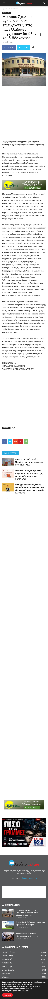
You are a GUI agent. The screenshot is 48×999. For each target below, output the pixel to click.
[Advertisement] (24, 113)
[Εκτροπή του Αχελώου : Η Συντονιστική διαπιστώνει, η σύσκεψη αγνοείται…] (8, 913)
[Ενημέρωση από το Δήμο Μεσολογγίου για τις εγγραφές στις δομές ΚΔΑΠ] (8, 462)
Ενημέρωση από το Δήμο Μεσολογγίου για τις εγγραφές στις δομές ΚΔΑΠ (29, 462)
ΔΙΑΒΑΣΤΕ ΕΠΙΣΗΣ (10, 453)
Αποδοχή (8, 995)
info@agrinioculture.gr (29, 878)
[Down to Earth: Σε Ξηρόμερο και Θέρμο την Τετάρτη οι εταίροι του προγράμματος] (8, 925)
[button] (44, 3)
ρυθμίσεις (25, 991)
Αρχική (4, 9)
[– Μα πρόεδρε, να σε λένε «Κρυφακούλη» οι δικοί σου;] (8, 936)
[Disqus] (24, 536)
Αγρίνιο (14, 428)
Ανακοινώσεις (13, 9)
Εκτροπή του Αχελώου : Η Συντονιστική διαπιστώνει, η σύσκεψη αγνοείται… (27, 912)
